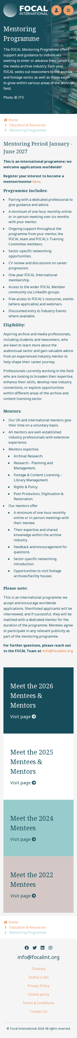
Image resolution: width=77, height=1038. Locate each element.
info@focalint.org (38, 956)
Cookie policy (38, 994)
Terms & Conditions (38, 1003)
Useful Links (38, 977)
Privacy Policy (38, 985)
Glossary (39, 968)
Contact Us (38, 1011)
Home (13, 120)
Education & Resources (27, 125)
